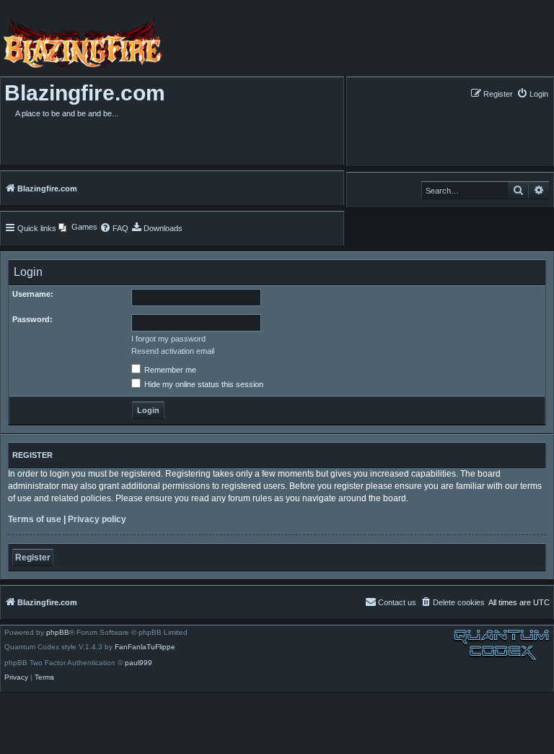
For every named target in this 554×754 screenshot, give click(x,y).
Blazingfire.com (84, 93)
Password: (32, 319)
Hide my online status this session (202, 384)
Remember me (169, 369)
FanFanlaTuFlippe (145, 647)
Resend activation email (172, 351)
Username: (32, 294)
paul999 (138, 663)
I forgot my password (168, 338)
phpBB (57, 632)
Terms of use (34, 519)
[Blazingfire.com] (81, 42)
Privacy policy (97, 519)
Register (32, 557)
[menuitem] (532, 93)
